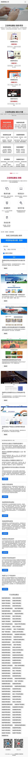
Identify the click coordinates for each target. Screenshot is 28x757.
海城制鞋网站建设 (16, 663)
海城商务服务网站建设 (20, 678)
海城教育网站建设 (6, 683)
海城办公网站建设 (16, 652)
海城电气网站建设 (6, 600)
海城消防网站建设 (16, 621)
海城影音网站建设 (16, 673)
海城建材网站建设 (16, 696)
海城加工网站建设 (6, 621)
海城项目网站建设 (6, 691)
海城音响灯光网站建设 (7, 665)
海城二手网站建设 (16, 670)
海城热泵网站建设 (6, 642)
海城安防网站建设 (19, 613)
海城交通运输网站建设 (7, 686)
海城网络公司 (5, 2)
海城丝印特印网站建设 (20, 624)
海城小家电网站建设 (19, 665)
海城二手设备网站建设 (18, 629)
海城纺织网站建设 (6, 701)
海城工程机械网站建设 (7, 608)
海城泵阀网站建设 (6, 611)
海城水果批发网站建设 (7, 725)
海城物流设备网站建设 (18, 639)
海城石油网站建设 (6, 717)
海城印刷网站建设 (16, 605)
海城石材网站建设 (16, 714)
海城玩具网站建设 (6, 663)
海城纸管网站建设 (17, 637)
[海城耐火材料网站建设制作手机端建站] (14, 316)
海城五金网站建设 (16, 598)
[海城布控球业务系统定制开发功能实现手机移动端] (14, 249)
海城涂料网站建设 (6, 714)
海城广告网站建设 (19, 681)
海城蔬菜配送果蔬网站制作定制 (11, 360)
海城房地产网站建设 (19, 704)
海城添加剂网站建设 (6, 637)
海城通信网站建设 (6, 618)
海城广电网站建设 (6, 631)
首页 (7, 231)
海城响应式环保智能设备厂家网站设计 (13, 295)
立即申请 (5, 478)
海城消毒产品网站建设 (7, 678)
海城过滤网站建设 (16, 618)
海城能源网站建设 (6, 699)
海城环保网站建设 (6, 605)
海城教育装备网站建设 (17, 657)
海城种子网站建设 (16, 733)
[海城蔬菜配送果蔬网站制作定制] (14, 348)
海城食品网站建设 (16, 722)
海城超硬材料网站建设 (17, 707)
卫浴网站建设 (11, 231)
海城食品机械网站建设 (20, 725)
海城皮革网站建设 (6, 712)
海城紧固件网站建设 (6, 644)
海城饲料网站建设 (16, 730)
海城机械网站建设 (6, 598)
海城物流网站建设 (16, 683)
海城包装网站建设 (6, 626)
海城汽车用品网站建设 (7, 624)
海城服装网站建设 (6, 657)
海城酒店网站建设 (6, 655)
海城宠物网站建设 (6, 675)
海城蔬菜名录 (5, 735)
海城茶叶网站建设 (6, 733)
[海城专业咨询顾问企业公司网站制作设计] (14, 381)
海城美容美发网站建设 (17, 655)
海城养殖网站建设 (6, 722)
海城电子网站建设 (6, 603)
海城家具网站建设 (6, 652)
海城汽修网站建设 (16, 616)
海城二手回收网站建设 (17, 694)
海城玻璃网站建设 (16, 720)
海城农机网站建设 (6, 727)
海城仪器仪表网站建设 (7, 613)
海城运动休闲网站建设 (17, 650)
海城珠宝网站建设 (6, 673)
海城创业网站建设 (16, 691)
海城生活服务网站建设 (7, 681)
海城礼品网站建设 (16, 647)
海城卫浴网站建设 (16, 717)
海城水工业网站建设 (6, 629)
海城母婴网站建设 (16, 675)
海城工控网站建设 (16, 642)
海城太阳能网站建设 (6, 639)
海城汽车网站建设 (6, 616)
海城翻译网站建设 (6, 696)
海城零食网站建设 (16, 668)
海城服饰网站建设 (16, 660)
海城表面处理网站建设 (7, 704)
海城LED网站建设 (16, 626)
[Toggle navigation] (25, 2)
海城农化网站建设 (6, 730)
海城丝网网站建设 (16, 712)
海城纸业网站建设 (16, 611)
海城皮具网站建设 (6, 668)
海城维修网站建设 (16, 688)
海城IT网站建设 (17, 644)
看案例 (5, 268)
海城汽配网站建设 (19, 608)
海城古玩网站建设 (6, 660)
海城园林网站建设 (16, 727)
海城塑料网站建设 (6, 707)
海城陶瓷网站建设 (6, 720)
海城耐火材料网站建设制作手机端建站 (13, 327)
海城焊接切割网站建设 (7, 634)
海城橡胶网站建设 (16, 709)
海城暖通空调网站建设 (20, 634)
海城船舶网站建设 (6, 694)
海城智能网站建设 (6, 670)
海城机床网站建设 (16, 600)
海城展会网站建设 (6, 688)
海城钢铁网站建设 (6, 709)
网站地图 (14, 755)
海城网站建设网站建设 (20, 686)
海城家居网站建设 (6, 650)
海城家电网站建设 (6, 647)
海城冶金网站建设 (16, 699)
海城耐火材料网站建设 (17, 631)
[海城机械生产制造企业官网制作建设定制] (14, 415)
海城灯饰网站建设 (16, 603)
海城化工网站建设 (16, 701)
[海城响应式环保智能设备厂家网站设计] (14, 283)
